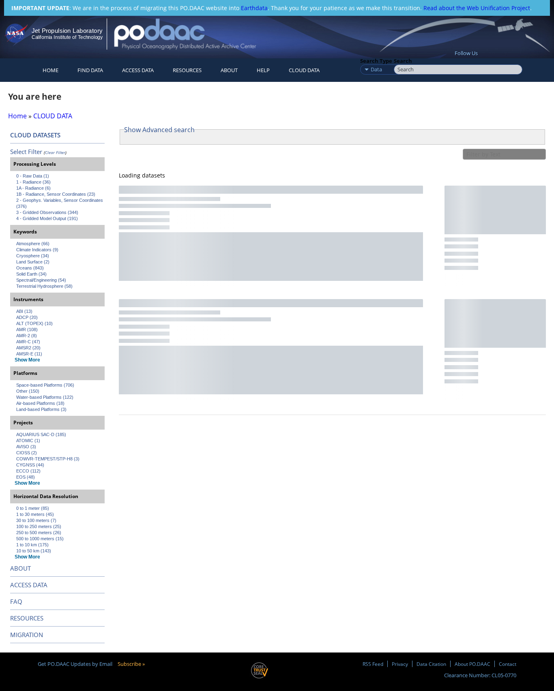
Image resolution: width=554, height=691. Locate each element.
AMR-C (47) (28, 341)
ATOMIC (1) (28, 440)
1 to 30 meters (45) (35, 514)
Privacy (400, 664)
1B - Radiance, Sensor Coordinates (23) (55, 194)
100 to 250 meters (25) (38, 526)
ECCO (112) (28, 471)
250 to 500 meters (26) (38, 532)
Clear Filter (55, 152)
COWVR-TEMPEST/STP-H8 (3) (47, 458)
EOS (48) (25, 477)
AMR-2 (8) (26, 335)
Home (50, 70)
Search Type (376, 60)
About (229, 70)
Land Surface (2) (32, 261)
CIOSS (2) (26, 452)
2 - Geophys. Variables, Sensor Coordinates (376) (60, 203)
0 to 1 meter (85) (32, 508)
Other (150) (27, 391)
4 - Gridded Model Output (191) (47, 218)
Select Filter (26, 152)
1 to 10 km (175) (32, 544)
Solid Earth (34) (31, 274)
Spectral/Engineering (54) (41, 280)
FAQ (16, 601)
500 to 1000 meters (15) (40, 538)
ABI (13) (24, 311)
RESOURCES (187, 70)
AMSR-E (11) (29, 353)
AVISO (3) (26, 446)
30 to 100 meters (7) (36, 520)
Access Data (138, 70)
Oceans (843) (30, 267)
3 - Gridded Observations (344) (47, 212)
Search (403, 60)
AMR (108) (27, 329)
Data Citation (431, 664)
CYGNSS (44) (30, 464)
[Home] (192, 33)
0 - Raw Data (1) (32, 175)
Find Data (90, 70)
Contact (507, 664)
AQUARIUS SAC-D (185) (41, 434)
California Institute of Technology (67, 37)
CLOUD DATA (304, 70)
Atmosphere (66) (32, 243)
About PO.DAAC (472, 664)
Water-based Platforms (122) (44, 397)
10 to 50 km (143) (33, 550)
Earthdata (254, 8)
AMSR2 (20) (28, 347)
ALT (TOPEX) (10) (34, 323)
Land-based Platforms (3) (41, 409)
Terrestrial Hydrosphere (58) (44, 286)
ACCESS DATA (28, 585)
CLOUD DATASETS (35, 135)
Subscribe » (131, 663)
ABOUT (20, 568)
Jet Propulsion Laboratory (67, 30)
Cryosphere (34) (32, 255)
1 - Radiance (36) (33, 182)
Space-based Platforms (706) (45, 385)
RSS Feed (373, 664)
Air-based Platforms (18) (40, 403)
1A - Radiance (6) (33, 188)
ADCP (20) (27, 317)
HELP (263, 70)
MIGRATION (26, 635)
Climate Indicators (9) (37, 249)
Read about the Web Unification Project (476, 8)
